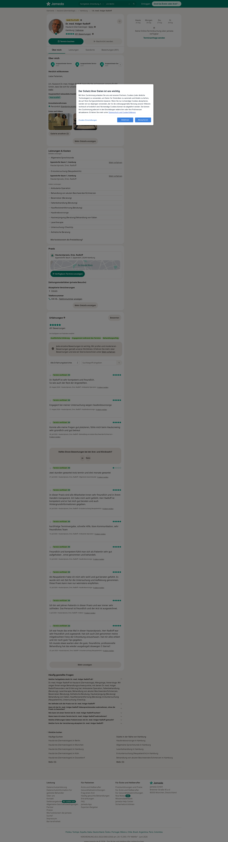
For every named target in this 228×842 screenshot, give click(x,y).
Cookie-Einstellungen (88, 120)
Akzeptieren (143, 120)
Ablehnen (125, 120)
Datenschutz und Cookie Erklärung (122, 112)
